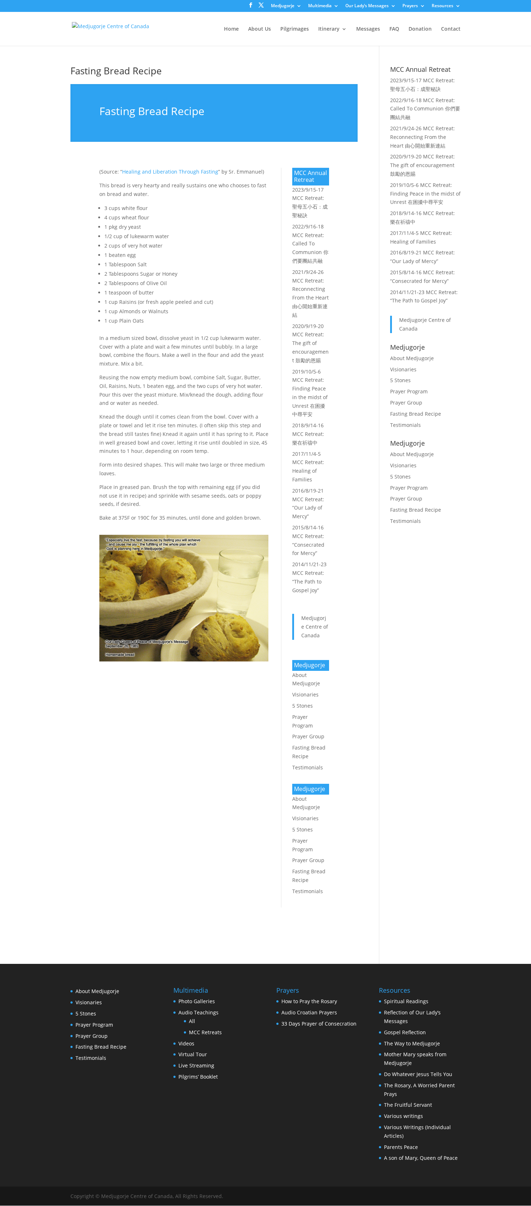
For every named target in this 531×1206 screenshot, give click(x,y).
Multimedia (320, 6)
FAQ (394, 29)
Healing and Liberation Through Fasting (170, 171)
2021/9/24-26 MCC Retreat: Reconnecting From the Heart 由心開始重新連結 (422, 137)
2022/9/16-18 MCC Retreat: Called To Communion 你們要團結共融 (310, 243)
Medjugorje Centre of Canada (314, 627)
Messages (368, 29)
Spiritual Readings (406, 1001)
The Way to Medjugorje (412, 1043)
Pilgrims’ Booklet (198, 1076)
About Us (259, 29)
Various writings (403, 1116)
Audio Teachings (198, 1012)
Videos (186, 1043)
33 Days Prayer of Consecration (319, 1023)
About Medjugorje (412, 358)
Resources (442, 6)
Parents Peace (401, 1147)
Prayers (410, 6)
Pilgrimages (294, 29)
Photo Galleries (196, 1001)
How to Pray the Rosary (309, 1001)
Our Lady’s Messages (367, 6)
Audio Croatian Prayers (309, 1012)
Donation (420, 29)
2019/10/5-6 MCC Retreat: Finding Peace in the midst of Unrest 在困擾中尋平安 (425, 194)
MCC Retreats (205, 1032)
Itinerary (329, 29)
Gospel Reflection (405, 1032)
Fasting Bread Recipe (116, 70)
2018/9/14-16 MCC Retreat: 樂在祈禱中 (308, 434)
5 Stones (302, 705)
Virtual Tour (192, 1054)
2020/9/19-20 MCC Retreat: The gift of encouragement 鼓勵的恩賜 (310, 343)
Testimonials (307, 767)
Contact (451, 29)
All (192, 1021)
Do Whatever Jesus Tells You (418, 1074)
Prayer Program (409, 391)
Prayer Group (308, 736)
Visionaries (305, 694)
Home (231, 29)
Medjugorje (282, 6)
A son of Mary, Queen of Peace (421, 1157)
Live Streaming (196, 1065)
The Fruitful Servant (408, 1104)
